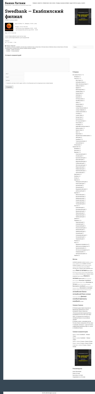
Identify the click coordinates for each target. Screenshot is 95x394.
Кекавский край (79, 229)
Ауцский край (79, 185)
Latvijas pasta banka (80, 111)
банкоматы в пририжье (76, 289)
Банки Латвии (15, 3)
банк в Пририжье (80, 268)
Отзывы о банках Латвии (62, 3)
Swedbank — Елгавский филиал (12, 50)
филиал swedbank (23, 48)
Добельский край (80, 191)
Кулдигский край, (80, 200)
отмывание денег (75, 296)
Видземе (76, 152)
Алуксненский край (80, 154)
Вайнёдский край (80, 198)
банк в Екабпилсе (28, 46)
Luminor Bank (79, 115)
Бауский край (79, 187)
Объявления (77, 144)
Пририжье (76, 220)
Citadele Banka (79, 91)
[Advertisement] (82, 34)
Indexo (77, 102)
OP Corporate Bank (80, 121)
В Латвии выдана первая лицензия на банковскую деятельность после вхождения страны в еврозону (82, 309)
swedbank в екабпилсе (11, 46)
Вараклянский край (80, 161)
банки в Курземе (88, 272)
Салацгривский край (81, 235)
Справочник (45, 3)
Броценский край (80, 196)
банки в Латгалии (64, 46)
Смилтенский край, (80, 170)
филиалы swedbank (32, 48)
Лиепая (76, 218)
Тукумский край (79, 239)
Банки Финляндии (77, 371)
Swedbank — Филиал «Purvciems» (13, 49)
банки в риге (81, 278)
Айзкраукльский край (81, 181)
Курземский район (80, 248)
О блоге (83, 3)
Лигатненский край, (80, 165)
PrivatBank (78, 124)
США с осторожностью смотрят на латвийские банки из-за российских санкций (81, 318)
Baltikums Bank (79, 85)
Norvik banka (79, 119)
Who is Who (52, 3)
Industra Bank (79, 104)
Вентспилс (76, 150)
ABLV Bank (78, 80)
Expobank (78, 97)
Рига (75, 242)
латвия (88, 294)
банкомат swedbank (85, 280)
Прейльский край (80, 216)
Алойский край (79, 224)
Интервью (76, 76)
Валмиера (76, 148)
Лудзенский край (80, 215)
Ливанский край (79, 213)
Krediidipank (78, 106)
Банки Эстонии (76, 373)
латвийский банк (16, 48)
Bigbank (77, 87)
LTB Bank (78, 113)
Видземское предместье (82, 244)
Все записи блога (77, 74)
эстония (81, 301)
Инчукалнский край (80, 227)
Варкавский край (80, 211)
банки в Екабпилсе (49, 46)
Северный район (80, 251)
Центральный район (80, 253)
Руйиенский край (80, 168)
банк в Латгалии (42, 46)
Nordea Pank (79, 117)
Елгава (76, 178)
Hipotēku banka (79, 100)
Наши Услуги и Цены (75, 3)
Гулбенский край (80, 163)
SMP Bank (78, 137)
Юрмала (76, 255)
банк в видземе (87, 268)
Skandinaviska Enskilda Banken (83, 135)
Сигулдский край (80, 237)
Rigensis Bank (79, 130)
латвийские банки (8, 48)
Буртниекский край (80, 157)
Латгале (76, 205)
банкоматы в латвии (86, 288)
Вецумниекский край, (81, 189)
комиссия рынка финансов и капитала (85, 289)
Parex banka (78, 122)
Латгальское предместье (82, 250)
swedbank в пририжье (77, 265)
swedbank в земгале (85, 262)
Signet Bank (78, 133)
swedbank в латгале (79, 263)
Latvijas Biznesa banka (81, 108)
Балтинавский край (80, 209)
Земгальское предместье (82, 246)
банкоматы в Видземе (89, 286)
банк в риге (89, 270)
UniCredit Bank (79, 143)
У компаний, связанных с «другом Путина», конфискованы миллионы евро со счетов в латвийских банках (83, 326)
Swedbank (78, 139)
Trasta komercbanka (80, 141)
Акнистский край (80, 183)
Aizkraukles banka (80, 82)
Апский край (79, 156)
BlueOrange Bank (80, 89)
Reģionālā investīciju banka (82, 126)
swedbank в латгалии (20, 46)
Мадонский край (80, 167)
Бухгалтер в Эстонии (78, 375)
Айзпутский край (80, 194)
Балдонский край (80, 226)
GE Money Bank (79, 98)
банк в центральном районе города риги (79, 272)
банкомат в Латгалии (80, 284)
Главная (34, 3)
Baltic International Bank (81, 84)
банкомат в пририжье (87, 284)
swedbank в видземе (77, 262)
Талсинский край (80, 203)
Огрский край (79, 233)
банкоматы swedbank (79, 286)
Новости (39, 3)
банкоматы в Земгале (76, 288)
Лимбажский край (80, 231)
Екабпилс (8, 45)
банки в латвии (57, 46)
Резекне (76, 240)
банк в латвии (35, 46)
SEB (77, 132)
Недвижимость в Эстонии (79, 377)
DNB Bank (78, 95)
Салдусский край (80, 202)
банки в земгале (80, 276)
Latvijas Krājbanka (80, 109)
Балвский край (79, 207)
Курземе (76, 192)
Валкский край (79, 159)
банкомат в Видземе (76, 282)
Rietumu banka (79, 128)
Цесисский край (79, 172)
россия (79, 296)
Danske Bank (79, 93)
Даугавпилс (77, 174)
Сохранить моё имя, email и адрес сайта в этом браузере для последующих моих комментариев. (29, 83)
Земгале (76, 180)
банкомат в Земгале (82, 282)
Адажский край (79, 222)
